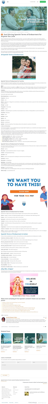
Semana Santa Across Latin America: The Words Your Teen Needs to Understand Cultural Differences (20, 311)
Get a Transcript (15, 389)
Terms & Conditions (5, 402)
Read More (2, 351)
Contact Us (16, 402)
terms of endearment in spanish (14, 326)
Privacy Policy (11, 402)
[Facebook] (45, 318)
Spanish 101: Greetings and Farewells (41, 346)
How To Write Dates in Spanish (7, 303)
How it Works (15, 392)
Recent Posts (6, 315)
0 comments (26, 32)
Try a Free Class (42, 1)
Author (2, 315)
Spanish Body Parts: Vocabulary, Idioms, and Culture (29, 347)
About (14, 388)
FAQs (14, 391)
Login (37, 1)
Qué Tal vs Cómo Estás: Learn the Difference (37, 392)
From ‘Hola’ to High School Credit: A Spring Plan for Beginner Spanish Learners (16, 310)
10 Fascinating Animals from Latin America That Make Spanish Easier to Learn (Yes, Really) (18, 309)
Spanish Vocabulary (20, 32)
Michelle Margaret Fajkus (12, 32)
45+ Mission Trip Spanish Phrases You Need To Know (6, 347)
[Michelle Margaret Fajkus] (3, 317)
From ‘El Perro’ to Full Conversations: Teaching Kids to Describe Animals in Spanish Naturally (18, 307)
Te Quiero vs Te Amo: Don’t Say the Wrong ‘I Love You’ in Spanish (13, 302)
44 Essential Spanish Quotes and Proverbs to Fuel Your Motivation (17, 347)
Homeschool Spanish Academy (15, 318)
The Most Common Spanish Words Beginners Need (11, 305)
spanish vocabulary (5, 326)
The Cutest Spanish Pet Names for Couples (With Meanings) (12, 306)
